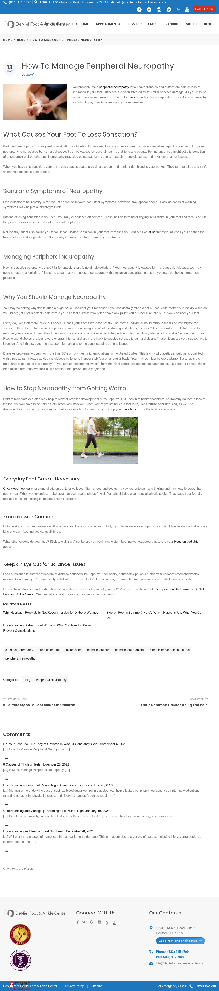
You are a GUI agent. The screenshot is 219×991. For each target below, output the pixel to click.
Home (8, 39)
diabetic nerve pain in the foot (170, 650)
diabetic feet (131, 409)
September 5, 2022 (113, 743)
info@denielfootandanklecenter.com (142, 2)
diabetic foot (74, 650)
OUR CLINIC (80, 24)
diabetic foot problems (130, 650)
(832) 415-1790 (20, 2)
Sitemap (96, 986)
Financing (171, 24)
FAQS (152, 24)
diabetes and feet (49, 650)
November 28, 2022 (55, 764)
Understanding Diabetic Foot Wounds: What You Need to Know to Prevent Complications (48, 628)
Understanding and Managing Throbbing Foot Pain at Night (43, 810)
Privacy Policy (74, 986)
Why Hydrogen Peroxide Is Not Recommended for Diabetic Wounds (50, 612)
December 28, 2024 (79, 831)
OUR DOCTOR (55, 24)
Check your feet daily (18, 488)
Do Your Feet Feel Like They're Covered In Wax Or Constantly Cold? (51, 743)
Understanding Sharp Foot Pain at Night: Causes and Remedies (47, 785)
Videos (192, 24)
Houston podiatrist (186, 541)
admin (31, 74)
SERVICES (135, 24)
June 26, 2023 (103, 785)
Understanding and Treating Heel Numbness (34, 831)
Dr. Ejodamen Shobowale (172, 589)
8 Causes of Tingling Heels (22, 764)
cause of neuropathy (19, 650)
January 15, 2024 (97, 810)
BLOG (208, 24)
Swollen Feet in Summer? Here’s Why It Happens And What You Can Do (155, 615)
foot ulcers (131, 97)
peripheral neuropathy (114, 86)
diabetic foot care (99, 650)
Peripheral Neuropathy (51, 679)
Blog (21, 39)
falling (151, 232)
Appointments (108, 24)
